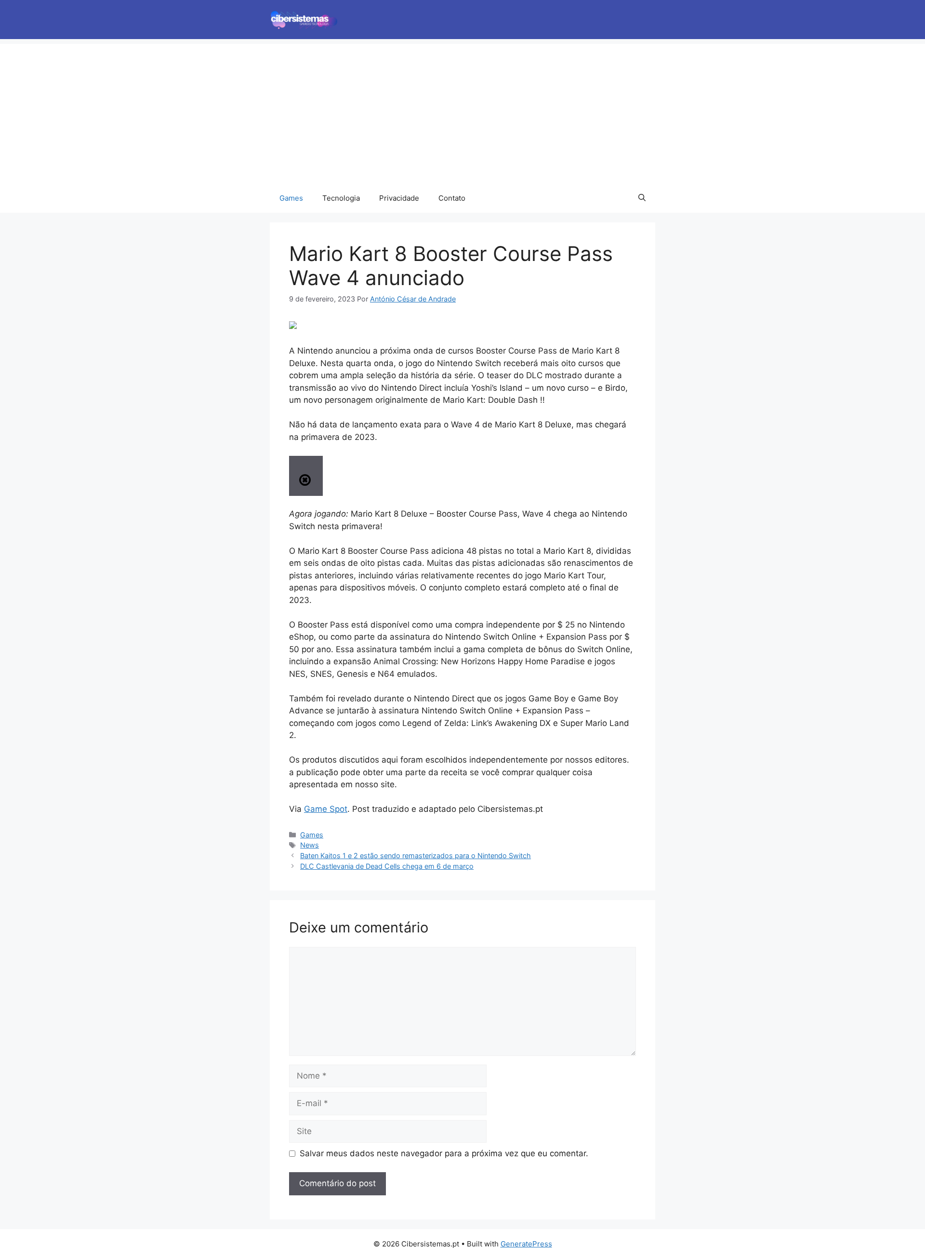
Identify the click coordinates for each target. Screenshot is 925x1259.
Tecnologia (341, 198)
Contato (451, 198)
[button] (642, 198)
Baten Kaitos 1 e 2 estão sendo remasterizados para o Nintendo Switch (415, 855)
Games (291, 198)
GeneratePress (526, 1243)
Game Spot (325, 809)
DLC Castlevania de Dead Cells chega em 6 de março (387, 866)
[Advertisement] (462, 111)
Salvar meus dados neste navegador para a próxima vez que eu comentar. (444, 1153)
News (309, 845)
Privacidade (399, 198)
